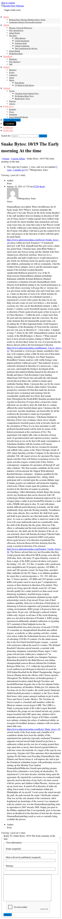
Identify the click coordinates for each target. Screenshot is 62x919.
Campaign (13, 75)
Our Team (13, 35)
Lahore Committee (22, 45)
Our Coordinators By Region (26, 48)
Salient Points (14, 33)
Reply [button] (42, 186)
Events (11, 72)
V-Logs (12, 90)
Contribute (9, 124)
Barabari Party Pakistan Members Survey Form (27, 19)
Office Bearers (20, 38)
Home (6, 16)
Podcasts (12, 101)
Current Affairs (18, 158)
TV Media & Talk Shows (24, 85)
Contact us (8, 127)
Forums (5, 158)
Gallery (6, 66)
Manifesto (7, 56)
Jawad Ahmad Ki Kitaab (18, 117)
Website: (10, 865)
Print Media (19, 82)
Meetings (12, 69)
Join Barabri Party (11, 120)
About (6, 24)
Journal (6, 87)
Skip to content (8, 2)
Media (11, 80)
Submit (8, 915)
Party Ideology (15, 61)
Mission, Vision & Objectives (20, 27)
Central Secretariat (22, 40)
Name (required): (13, 848)
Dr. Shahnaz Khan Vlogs (24, 96)
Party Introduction (16, 30)
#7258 (36, 186)
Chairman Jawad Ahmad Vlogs (27, 93)
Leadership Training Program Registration (25, 22)
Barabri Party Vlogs (22, 98)
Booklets (12, 109)
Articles (12, 103)
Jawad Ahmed (14, 51)
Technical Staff (21, 43)
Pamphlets (13, 114)
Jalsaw (11, 77)
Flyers (11, 112)
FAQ (10, 64)
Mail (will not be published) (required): (23, 857)
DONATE (8, 130)
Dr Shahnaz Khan (16, 53)
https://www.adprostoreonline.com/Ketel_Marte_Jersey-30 (33, 729)
